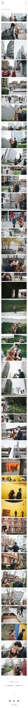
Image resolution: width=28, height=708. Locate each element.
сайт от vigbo (14, 704)
